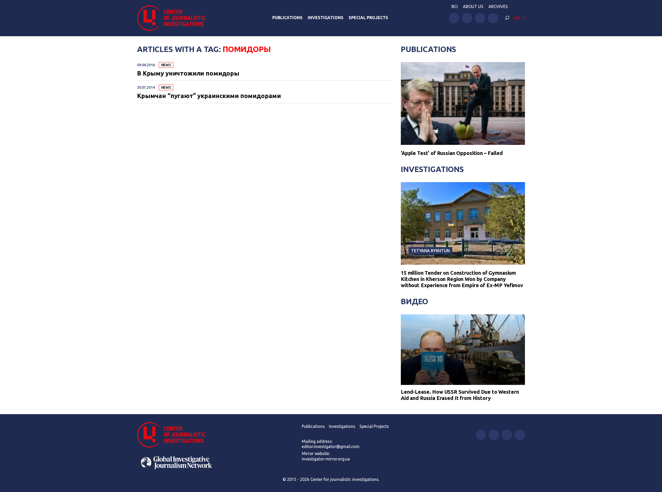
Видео (414, 301)
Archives (498, 6)
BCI (455, 6)
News (166, 65)
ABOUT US (473, 6)
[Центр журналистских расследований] (174, 18)
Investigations (325, 17)
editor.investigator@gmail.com (330, 446)
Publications (287, 17)
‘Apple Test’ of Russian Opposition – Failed (452, 153)
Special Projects (368, 17)
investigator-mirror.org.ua (326, 459)
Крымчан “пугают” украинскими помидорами (209, 96)
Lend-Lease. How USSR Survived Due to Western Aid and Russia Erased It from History (460, 395)
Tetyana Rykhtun (430, 250)
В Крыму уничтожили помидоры (188, 73)
